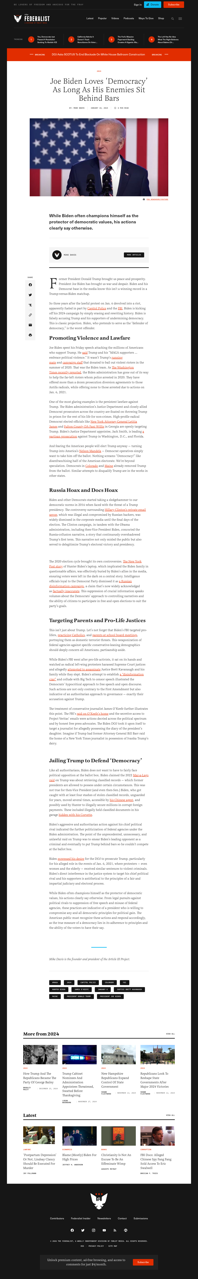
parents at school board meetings (114, 635)
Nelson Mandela (90, 451)
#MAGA (55, 982)
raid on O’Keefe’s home (92, 714)
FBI (120, 308)
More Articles (134, 255)
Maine (109, 466)
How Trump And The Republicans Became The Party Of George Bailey (39, 1078)
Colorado (91, 466)
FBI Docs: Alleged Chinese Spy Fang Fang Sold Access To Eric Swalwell (155, 1161)
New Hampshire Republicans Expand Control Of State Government (115, 1080)
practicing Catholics (71, 635)
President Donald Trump (79, 996)
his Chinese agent (121, 800)
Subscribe (173, 4)
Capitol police (88, 982)
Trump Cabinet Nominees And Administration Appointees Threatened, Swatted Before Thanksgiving (78, 1084)
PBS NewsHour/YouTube (157, 199)
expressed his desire (71, 859)
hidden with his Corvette (75, 815)
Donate (155, 4)
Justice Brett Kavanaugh (129, 989)
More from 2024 (41, 1034)
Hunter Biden (58, 989)
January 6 (103, 989)
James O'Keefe (82, 989)
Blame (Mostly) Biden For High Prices (79, 1157)
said (85, 353)
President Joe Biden (110, 996)
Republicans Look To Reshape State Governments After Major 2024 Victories (154, 1080)
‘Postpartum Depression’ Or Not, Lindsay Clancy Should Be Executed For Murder (39, 1161)
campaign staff (73, 362)
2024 (69, 982)
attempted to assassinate (84, 669)
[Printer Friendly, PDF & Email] (30, 335)
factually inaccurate (66, 591)
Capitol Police (96, 308)
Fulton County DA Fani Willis (84, 426)
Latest (29, 1115)
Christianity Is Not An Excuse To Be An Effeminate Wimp (116, 1159)
